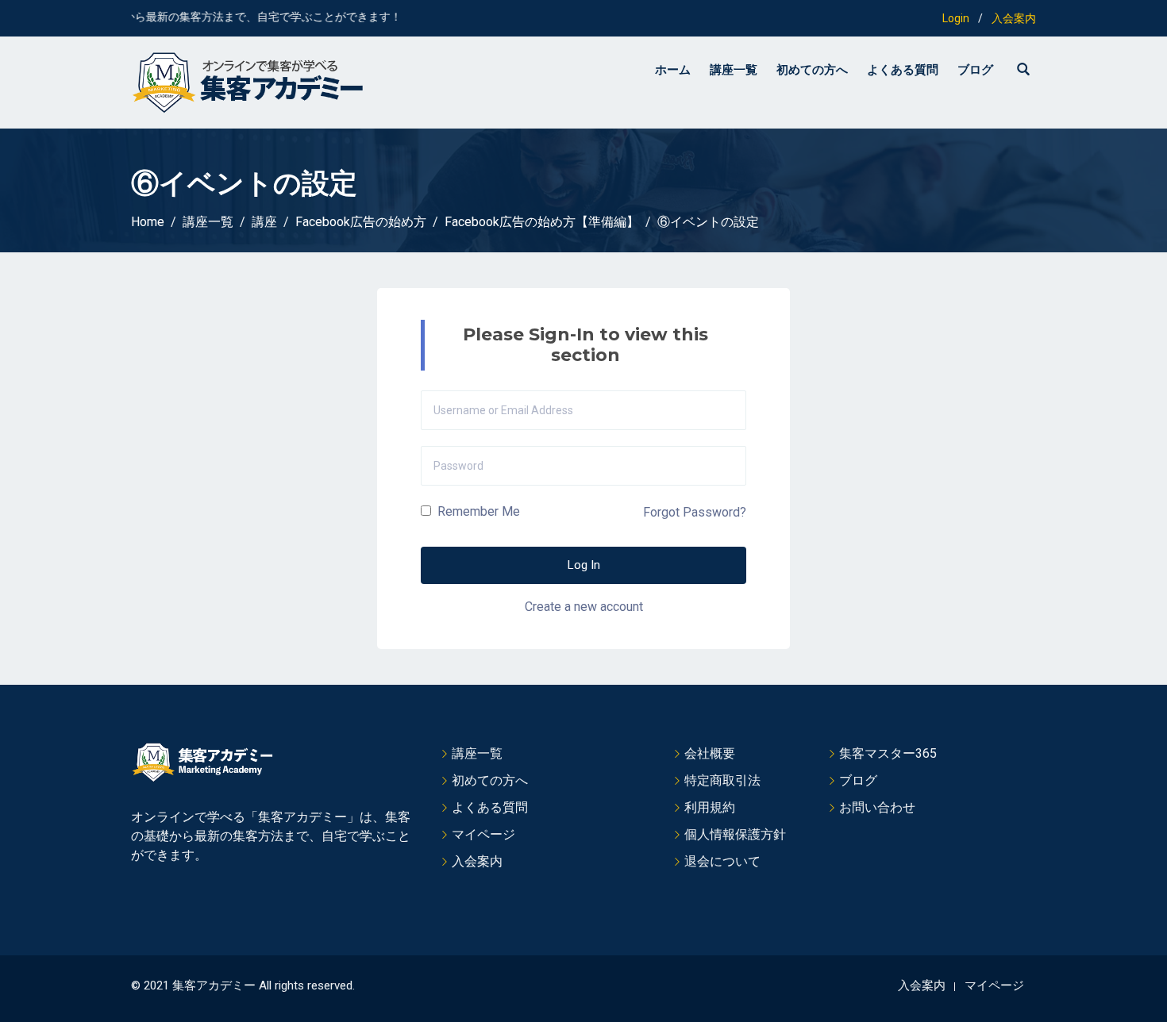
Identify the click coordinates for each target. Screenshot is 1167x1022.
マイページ (483, 834)
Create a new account (584, 606)
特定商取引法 (722, 780)
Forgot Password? (694, 512)
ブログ (975, 70)
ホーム (673, 70)
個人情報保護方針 (735, 834)
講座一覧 (733, 70)
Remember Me (477, 511)
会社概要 (709, 753)
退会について (722, 861)
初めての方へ (812, 70)
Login (955, 18)
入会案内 (1014, 18)
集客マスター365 (888, 753)
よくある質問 (902, 70)
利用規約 (709, 807)
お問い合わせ (877, 807)
